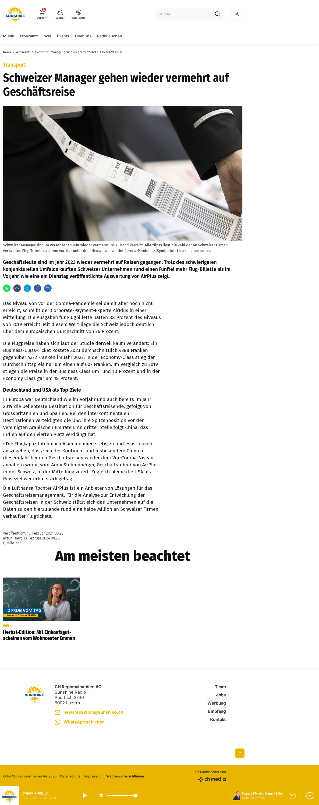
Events (63, 36)
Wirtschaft (23, 52)
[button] (78, 14)
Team (220, 686)
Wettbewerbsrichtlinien (125, 776)
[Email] (27, 288)
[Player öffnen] (309, 795)
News (7, 52)
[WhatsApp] (7, 288)
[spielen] (84, 795)
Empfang (217, 711)
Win (47, 36)
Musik (8, 36)
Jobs (221, 694)
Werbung (216, 703)
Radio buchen (109, 36)
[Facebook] (37, 288)
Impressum (93, 776)
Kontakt (218, 719)
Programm (29, 36)
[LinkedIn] (48, 288)
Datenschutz (70, 776)
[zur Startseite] (15, 14)
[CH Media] (210, 778)
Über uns (83, 36)
